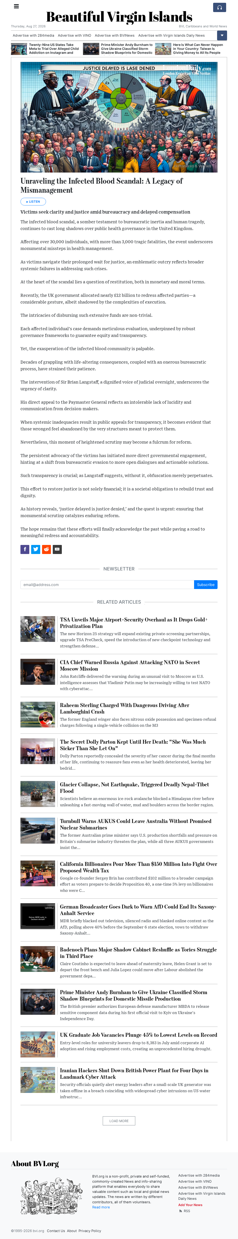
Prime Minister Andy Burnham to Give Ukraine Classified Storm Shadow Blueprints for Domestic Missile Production (55, 50)
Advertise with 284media (33, 35)
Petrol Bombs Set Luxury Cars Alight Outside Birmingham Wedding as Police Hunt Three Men (197, 50)
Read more (101, 1207)
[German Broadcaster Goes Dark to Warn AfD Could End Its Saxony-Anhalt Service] (37, 915)
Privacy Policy (90, 1231)
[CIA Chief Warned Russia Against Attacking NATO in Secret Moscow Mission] (37, 671)
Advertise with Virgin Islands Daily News (171, 35)
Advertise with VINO (74, 35)
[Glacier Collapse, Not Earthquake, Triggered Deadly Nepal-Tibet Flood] (37, 793)
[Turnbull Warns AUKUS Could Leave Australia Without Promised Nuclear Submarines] (37, 830)
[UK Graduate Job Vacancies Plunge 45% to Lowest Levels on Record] (37, 1044)
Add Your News (190, 1205)
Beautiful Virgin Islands (119, 16)
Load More (119, 1121)
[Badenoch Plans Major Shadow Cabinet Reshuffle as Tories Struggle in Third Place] (37, 958)
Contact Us (56, 1231)
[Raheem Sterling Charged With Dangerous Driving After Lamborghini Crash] (37, 714)
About (72, 1231)
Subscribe (206, 584)
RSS (186, 1211)
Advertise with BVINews (115, 35)
